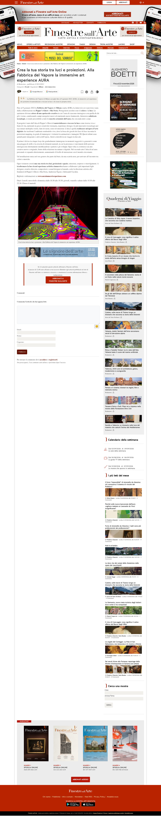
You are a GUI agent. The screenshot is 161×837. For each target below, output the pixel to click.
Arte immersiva (50, 87)
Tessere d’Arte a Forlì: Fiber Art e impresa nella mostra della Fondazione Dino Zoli (123, 407)
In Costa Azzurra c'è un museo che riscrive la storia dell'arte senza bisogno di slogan (122, 257)
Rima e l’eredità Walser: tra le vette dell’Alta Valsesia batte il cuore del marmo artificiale (122, 351)
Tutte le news (32, 48)
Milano (41, 87)
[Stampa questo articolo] (86, 92)
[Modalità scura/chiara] (97, 92)
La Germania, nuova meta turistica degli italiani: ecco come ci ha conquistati (123, 603)
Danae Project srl (98, 813)
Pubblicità (101, 23)
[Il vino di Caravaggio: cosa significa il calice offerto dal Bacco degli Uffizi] (123, 231)
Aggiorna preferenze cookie (116, 813)
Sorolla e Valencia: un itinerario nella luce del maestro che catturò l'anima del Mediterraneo (122, 426)
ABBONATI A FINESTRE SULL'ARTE (58, 280)
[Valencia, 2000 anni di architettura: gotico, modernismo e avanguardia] (123, 363)
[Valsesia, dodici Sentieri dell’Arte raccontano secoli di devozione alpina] (123, 325)
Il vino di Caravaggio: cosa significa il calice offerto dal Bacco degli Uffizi (121, 238)
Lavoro (121, 44)
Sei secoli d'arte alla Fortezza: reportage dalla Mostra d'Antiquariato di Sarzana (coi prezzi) (122, 662)
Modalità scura (112, 797)
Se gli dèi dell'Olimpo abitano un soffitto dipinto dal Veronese (123, 295)
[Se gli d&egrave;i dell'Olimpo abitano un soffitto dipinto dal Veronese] (123, 287)
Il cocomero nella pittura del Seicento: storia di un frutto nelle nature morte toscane (123, 276)
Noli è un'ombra (111, 546)
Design (92, 44)
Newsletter (78, 23)
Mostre (55, 48)
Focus (77, 48)
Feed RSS (88, 797)
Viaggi (82, 44)
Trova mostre (106, 44)
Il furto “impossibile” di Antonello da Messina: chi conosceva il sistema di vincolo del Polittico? (123, 484)
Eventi (27, 87)
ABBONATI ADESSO (80, 779)
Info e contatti (67, 797)
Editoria (100, 48)
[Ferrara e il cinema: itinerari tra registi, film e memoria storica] (123, 381)
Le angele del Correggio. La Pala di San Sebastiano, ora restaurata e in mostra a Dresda (123, 643)
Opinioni (71, 44)
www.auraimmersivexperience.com (52, 176)
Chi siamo (65, 23)
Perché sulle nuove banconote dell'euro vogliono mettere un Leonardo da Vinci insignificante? (120, 506)
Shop (132, 44)
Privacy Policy (99, 797)
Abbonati (123, 2)
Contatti (90, 23)
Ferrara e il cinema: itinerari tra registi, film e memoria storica (122, 389)
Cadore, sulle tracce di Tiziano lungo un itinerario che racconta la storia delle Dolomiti (122, 313)
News (19, 44)
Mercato (111, 48)
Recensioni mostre (54, 44)
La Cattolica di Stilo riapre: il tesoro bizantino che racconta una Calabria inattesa (122, 219)
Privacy (105, 813)
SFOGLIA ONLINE (31, 767)
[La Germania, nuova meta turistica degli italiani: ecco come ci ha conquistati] (123, 610)
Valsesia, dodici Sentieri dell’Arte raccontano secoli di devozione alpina (122, 332)
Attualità (45, 48)
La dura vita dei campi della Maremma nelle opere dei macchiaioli (122, 564)
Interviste (66, 48)
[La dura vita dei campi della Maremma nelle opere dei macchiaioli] (123, 571)
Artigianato (88, 48)
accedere (43, 359)
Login (109, 2)
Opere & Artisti (33, 44)
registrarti (53, 359)
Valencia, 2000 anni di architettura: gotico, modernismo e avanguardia (121, 370)
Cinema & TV (123, 48)
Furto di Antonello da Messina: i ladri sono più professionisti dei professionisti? (123, 527)
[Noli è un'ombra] (123, 551)
